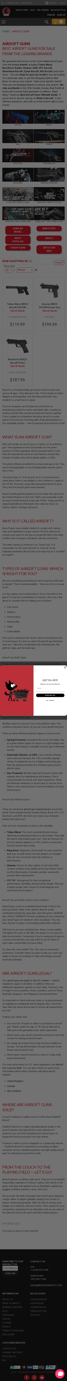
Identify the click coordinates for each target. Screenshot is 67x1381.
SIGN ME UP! (50, 695)
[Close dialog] (65, 667)
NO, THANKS (50, 700)
